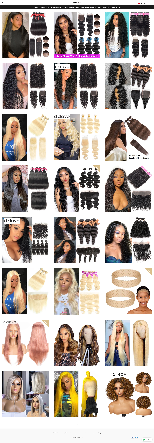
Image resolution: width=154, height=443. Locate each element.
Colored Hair (116, 7)
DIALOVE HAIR (79, 438)
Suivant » (80, 424)
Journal (92, 433)
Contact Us (82, 433)
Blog (99, 433)
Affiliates (56, 433)
